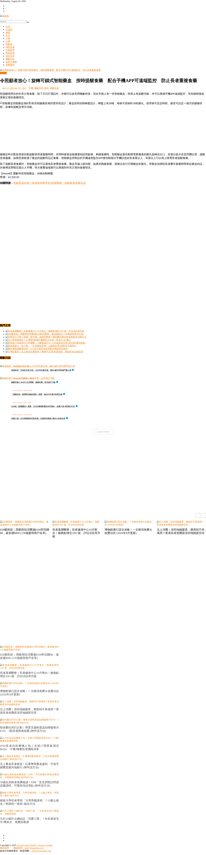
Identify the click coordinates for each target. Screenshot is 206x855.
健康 (8, 32)
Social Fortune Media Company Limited (35, 845)
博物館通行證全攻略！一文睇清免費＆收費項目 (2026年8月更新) (128, 531)
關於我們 (4, 848)
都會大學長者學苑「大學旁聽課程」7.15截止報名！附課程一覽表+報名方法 (29, 802)
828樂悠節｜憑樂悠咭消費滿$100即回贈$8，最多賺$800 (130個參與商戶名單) (24, 531)
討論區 (9, 29)
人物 (8, 38)
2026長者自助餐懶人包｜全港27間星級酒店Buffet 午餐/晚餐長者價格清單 (29, 747)
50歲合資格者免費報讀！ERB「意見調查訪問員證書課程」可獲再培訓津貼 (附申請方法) (29, 784)
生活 (8, 35)
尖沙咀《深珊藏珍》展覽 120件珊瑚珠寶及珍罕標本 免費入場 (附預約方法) (43, 406)
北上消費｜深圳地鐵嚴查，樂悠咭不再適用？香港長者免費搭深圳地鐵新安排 (180, 531)
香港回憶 (10, 53)
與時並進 (10, 47)
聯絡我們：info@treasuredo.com (28, 848)
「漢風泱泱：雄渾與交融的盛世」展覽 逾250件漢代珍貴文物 (36, 394)
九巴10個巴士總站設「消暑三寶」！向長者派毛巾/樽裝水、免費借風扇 (29, 820)
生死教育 (10, 50)
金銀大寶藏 (11, 62)
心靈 (8, 41)
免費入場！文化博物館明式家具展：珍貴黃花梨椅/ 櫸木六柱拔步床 (38, 418)
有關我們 (10, 65)
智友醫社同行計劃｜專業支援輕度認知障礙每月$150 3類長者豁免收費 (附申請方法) (29, 729)
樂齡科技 (38, 88)
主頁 (8, 26)
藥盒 (46, 88)
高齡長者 (54, 88)
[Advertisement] (103, 130)
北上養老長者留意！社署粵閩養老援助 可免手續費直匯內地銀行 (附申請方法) (29, 765)
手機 (31, 88)
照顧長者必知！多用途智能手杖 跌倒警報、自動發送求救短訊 (49, 183)
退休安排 (10, 56)
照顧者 (9, 44)
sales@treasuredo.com (41, 851)
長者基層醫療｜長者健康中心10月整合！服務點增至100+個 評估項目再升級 (76, 533)
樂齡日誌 (10, 59)
